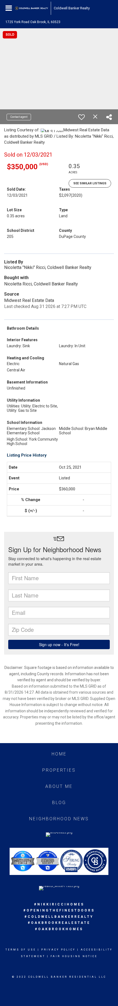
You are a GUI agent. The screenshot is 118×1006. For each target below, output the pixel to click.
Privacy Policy (58, 949)
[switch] (81, 117)
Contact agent (18, 116)
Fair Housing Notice (73, 956)
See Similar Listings (89, 183)
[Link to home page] (31, 8)
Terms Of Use (20, 949)
